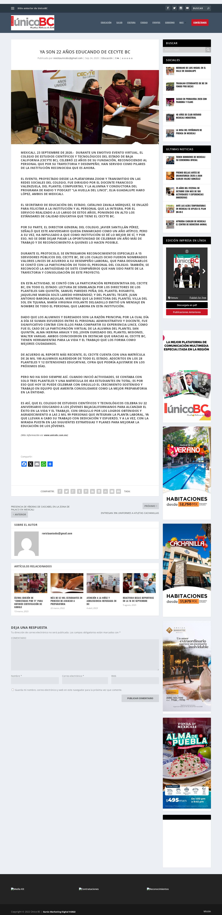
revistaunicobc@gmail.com (68, 58)
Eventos (156, 22)
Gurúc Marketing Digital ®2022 (59, 911)
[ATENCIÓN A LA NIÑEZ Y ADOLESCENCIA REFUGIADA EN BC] (103, 583)
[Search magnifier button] (208, 49)
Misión (207, 911)
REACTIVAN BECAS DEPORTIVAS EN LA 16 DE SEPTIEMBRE (138, 599)
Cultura (131, 22)
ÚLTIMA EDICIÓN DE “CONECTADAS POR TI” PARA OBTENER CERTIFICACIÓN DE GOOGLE (28, 602)
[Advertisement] (190, 843)
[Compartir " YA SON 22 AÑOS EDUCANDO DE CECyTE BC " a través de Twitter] (66, 491)
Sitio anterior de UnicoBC (32, 8)
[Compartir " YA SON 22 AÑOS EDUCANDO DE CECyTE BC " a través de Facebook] (60, 491)
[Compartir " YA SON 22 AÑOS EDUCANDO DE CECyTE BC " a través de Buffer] (99, 491)
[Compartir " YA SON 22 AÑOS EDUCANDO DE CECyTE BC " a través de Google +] (73, 491)
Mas (181, 22)
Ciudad (144, 22)
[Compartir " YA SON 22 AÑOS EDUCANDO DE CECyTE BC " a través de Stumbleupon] (105, 491)
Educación (106, 22)
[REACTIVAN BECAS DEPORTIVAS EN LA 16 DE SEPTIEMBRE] (139, 583)
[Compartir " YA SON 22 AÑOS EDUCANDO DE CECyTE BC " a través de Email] (112, 491)
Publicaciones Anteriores (187, 312)
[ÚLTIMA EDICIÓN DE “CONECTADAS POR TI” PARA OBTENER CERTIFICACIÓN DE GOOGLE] (30, 583)
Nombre (16, 675)
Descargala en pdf (187, 305)
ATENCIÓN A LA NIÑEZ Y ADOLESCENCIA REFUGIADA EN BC (102, 601)
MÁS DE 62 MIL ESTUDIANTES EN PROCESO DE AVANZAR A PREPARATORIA (66, 601)
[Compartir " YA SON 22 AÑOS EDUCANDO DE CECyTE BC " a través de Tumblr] (79, 491)
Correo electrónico (73, 675)
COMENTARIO (18, 637)
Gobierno (170, 22)
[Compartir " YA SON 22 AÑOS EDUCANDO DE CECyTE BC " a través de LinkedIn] (92, 491)
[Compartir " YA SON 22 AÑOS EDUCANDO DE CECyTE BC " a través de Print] (118, 491)
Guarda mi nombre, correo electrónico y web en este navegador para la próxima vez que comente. (68, 689)
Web (113, 675)
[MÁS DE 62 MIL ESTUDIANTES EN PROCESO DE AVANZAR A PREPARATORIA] (67, 583)
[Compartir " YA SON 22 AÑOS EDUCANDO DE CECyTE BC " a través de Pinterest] (86, 491)
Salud (119, 22)
